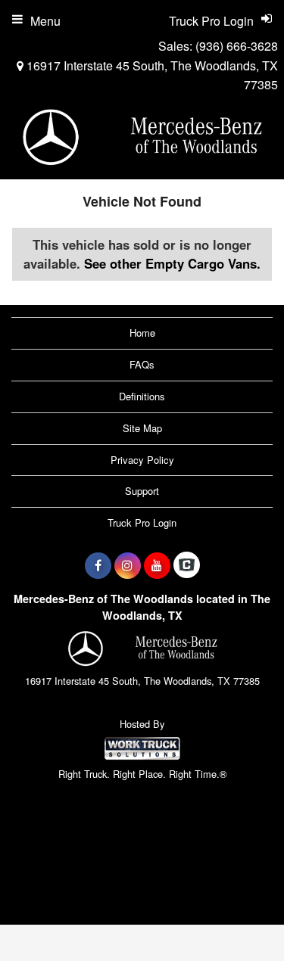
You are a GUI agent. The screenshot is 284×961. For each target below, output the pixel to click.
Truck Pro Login (142, 522)
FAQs (142, 364)
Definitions (142, 396)
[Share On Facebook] (98, 565)
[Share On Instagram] (127, 565)
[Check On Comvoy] (186, 565)
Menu (45, 21)
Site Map (142, 428)
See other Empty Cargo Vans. (172, 263)
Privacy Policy (142, 460)
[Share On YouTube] (157, 565)
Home (142, 332)
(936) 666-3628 (236, 45)
